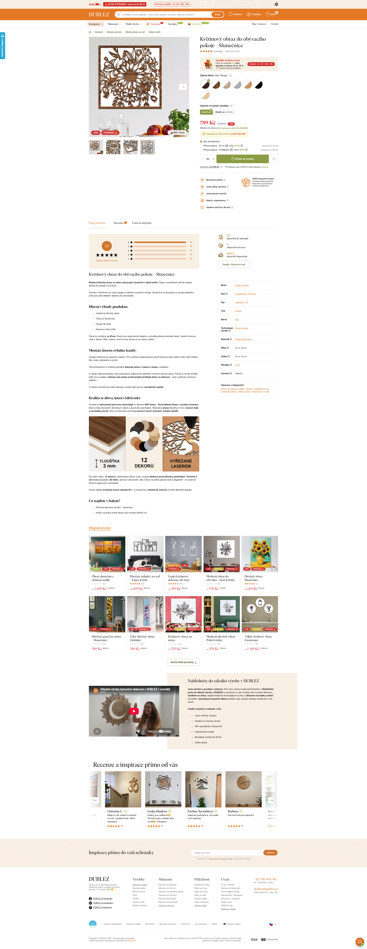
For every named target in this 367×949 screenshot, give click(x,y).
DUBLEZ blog (226, 905)
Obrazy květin (244, 391)
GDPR (214, 924)
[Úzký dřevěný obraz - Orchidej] (145, 614)
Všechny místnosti (166, 905)
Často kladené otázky (230, 892)
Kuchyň (246, 285)
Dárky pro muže (201, 892)
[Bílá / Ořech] (96, 147)
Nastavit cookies (234, 924)
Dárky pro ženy (200, 888)
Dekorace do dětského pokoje (171, 892)
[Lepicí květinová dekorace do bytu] (183, 554)
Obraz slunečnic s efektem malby (103, 578)
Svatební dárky (200, 899)
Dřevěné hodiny (139, 888)
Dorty (135, 895)
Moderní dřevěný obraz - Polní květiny (221, 638)
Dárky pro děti (200, 895)
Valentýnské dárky (202, 885)
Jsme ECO (185, 924)
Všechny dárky (200, 905)
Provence (252, 294)
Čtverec (238, 311)
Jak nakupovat (201, 924)
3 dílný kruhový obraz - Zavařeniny (259, 638)
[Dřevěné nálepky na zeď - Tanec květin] (145, 554)
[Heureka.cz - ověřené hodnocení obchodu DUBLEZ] (93, 924)
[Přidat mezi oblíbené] (274, 159)
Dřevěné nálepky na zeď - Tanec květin (145, 578)
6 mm (237, 365)
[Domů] (90, 32)
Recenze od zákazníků (230, 888)
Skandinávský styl (261, 389)
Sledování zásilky (228, 909)
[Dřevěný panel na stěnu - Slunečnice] (107, 614)
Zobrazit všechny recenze (107, 260)
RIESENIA (131, 941)
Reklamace (150, 924)
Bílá (237, 319)
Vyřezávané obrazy (229, 391)
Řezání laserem (241, 328)
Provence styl (257, 391)
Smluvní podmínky (233, 941)
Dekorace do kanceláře (168, 902)
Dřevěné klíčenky (140, 905)
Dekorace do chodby (167, 899)
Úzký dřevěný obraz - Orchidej (143, 638)
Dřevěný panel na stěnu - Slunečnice (106, 638)
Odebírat (270, 853)
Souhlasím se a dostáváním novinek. (224, 859)
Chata (266, 391)
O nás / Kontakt (227, 885)
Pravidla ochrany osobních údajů (227, 938)
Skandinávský (241, 294)
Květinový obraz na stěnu (180, 638)
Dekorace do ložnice (167, 888)
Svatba (135, 899)
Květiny (238, 285)
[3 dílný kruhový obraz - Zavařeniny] (260, 614)
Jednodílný (239, 302)
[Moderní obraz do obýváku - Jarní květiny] (222, 554)
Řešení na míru (139, 892)
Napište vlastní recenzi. (233, 264)
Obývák (249, 389)
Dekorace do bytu (140, 885)
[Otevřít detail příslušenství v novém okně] (227, 146)
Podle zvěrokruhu (201, 902)
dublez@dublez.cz (266, 889)
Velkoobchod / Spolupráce (232, 895)
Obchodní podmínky (167, 924)
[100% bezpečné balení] (246, 182)
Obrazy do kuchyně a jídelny (233, 389)
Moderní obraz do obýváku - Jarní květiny (220, 578)
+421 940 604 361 (265, 879)
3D (246, 302)
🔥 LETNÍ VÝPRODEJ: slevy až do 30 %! (125, 4)
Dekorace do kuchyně (168, 895)
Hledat (217, 14)
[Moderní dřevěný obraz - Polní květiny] (222, 614)
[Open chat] (360, 942)
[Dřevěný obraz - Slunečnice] (260, 554)
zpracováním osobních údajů (220, 859)
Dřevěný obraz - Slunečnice (254, 578)
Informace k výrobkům (230, 899)
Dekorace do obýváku (168, 885)
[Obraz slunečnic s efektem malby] (107, 554)
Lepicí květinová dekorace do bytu (179, 578)
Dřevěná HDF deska (243, 339)
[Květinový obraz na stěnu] (183, 614)
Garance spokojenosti (113, 924)
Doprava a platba (134, 924)
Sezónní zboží (139, 902)
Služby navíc (226, 902)
